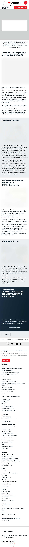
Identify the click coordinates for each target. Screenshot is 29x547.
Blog (3, 506)
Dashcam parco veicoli (8, 408)
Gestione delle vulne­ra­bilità (9, 481)
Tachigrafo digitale (7, 387)
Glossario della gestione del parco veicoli (13, 508)
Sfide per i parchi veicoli (8, 514)
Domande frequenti (7, 493)
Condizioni (4, 475)
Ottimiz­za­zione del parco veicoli (10, 372)
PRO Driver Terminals (7, 406)
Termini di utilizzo (6, 477)
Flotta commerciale (7, 442)
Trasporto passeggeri (7, 433)
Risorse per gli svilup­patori (9, 463)
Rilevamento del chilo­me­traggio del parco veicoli (13, 384)
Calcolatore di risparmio (8, 500)
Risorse (4, 510)
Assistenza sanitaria (7, 437)
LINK (3, 404)
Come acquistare (6, 417)
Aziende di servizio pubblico (9, 435)
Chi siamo (4, 479)
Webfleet (4, 401)
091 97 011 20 (5, 520)
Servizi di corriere (6, 431)
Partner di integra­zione (8, 456)
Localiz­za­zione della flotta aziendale (12, 368)
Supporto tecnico (6, 491)
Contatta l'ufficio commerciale (10, 419)
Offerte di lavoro (6, 484)
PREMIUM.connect (7, 379)
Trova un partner (6, 421)
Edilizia (3, 444)
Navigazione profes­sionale (9, 381)
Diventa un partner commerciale (10, 458)
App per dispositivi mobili (8, 410)
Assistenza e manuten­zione (9, 426)
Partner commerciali (7, 454)
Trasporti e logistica (7, 429)
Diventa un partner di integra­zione (11, 460)
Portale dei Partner (7, 465)
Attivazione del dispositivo (9, 496)
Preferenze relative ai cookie (10, 473)
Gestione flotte (6, 366)
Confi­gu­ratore (5, 498)
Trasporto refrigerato (7, 446)
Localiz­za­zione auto (7, 370)
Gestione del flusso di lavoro (9, 374)
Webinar (4, 512)
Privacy (4, 470)
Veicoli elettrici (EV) (7, 391)
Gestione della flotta (9, 339)
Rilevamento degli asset (8, 389)
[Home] (2, 339)
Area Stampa (5, 486)
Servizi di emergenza (7, 440)
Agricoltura (5, 448)
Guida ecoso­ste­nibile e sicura (10, 377)
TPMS (3, 394)
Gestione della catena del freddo (11, 396)
